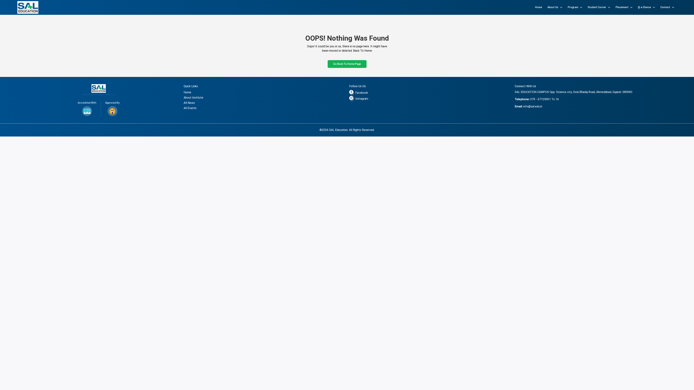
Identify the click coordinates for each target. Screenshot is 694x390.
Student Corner (597, 7)
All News (189, 103)
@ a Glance (645, 7)
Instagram (361, 98)
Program (573, 7)
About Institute (193, 97)
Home (538, 7)
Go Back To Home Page (347, 63)
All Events (190, 108)
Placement (622, 7)
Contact (665, 7)
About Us (553, 7)
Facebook (361, 92)
